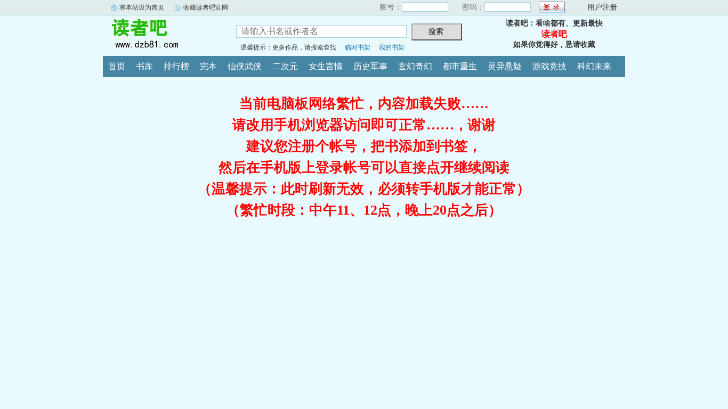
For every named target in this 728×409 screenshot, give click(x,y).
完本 (208, 66)
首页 (116, 66)
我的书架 (392, 47)
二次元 (285, 66)
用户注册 (602, 7)
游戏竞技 (549, 66)
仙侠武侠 (245, 66)
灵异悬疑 (505, 66)
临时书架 (357, 47)
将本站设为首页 (141, 7)
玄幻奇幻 (415, 66)
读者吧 (161, 34)
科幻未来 (594, 66)
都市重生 (460, 66)
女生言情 (326, 66)
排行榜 (176, 66)
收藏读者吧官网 (205, 7)
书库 (144, 66)
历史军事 (370, 66)
